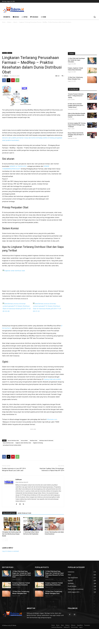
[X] (8, 80)
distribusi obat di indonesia (46, 440)
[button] (94, 17)
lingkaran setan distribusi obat (23, 442)
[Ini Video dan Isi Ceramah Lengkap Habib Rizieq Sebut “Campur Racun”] (92, 106)
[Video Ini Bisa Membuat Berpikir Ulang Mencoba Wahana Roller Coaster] (92, 115)
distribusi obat (33, 440)
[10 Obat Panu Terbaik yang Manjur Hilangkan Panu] (92, 79)
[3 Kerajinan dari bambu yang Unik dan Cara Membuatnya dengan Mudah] (11, 523)
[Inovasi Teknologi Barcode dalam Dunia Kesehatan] (54, 523)
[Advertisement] (47, 9)
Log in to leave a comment (10, 551)
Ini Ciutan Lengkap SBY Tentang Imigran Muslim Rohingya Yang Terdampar (76, 125)
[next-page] (6, 539)
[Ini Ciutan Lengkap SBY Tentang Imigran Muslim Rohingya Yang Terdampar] (92, 125)
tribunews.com (52, 419)
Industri (15, 22)
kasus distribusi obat (8, 442)
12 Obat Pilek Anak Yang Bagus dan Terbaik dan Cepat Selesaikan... (76, 60)
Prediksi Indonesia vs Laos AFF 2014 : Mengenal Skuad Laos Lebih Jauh (14, 469)
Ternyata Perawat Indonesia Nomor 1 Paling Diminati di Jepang (75, 95)
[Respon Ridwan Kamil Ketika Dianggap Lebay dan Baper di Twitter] (92, 135)
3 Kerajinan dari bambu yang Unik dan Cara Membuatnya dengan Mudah (11, 534)
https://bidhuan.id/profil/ (22, 482)
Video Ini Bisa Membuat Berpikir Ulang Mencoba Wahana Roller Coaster (76, 115)
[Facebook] (4, 80)
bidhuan (6, 76)
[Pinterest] (13, 80)
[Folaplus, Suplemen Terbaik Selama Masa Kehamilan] (92, 70)
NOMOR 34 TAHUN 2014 (18, 166)
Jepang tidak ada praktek (52, 379)
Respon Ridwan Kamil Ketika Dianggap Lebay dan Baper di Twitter (76, 134)
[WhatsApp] (17, 80)
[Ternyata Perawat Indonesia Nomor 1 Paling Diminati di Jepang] (92, 96)
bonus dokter (24, 440)
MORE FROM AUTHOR (24, 513)
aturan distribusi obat (13, 440)
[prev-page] (3, 539)
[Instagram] (20, 504)
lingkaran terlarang (38, 442)
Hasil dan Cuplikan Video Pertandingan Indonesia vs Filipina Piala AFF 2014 (52, 469)
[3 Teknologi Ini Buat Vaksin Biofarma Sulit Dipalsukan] (33, 523)
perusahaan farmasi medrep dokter (12, 445)
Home (3, 22)
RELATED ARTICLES (9, 513)
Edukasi (9, 22)
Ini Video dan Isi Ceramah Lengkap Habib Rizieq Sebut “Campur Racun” (75, 105)
